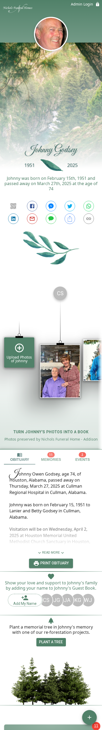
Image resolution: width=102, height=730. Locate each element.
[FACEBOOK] (32, 206)
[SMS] (51, 218)
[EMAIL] (32, 218)
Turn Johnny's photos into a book (51, 432)
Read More (51, 552)
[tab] (19, 457)
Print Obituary (54, 563)
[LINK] (88, 218)
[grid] (51, 365)
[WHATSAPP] (88, 206)
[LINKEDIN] (13, 218)
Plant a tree (51, 642)
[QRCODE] (13, 206)
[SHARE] (70, 218)
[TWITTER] (70, 206)
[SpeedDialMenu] (89, 717)
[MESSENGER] (51, 206)
